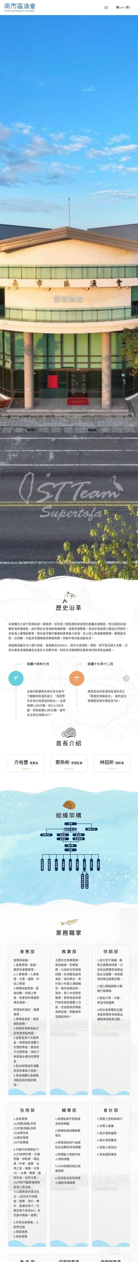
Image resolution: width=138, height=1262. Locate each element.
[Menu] (106, 7)
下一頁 (126, 678)
